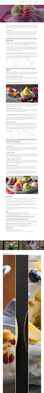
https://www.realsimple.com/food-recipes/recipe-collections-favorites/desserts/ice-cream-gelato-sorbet (20, 231)
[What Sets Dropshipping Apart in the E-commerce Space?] (33, 245)
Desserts (22, 20)
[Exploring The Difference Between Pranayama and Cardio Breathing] (11, 245)
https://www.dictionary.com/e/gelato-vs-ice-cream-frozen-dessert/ (15, 230)
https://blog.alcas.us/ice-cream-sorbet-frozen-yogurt (14, 229)
